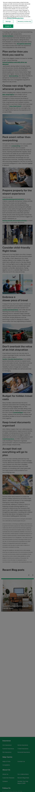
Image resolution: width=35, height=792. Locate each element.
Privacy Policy (11, 18)
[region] (17, 14)
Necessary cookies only (24, 21)
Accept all (8, 26)
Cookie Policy (20, 18)
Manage (8, 21)
